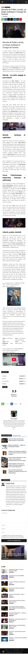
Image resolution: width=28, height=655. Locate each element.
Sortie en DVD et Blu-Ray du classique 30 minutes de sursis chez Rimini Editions (17, 471)
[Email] (11, 19)
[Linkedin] (14, 19)
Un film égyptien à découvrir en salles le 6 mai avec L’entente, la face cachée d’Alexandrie (16, 465)
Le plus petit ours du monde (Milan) (16, 575)
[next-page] (4, 476)
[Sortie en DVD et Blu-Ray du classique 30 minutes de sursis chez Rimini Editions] (4, 471)
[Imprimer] (17, 19)
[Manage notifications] (3, 652)
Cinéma (6, 5)
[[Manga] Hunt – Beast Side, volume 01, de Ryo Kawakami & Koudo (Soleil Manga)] (4, 620)
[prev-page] (2, 476)
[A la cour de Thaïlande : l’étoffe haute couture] (4, 583)
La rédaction (6, 649)
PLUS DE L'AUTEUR (16, 435)
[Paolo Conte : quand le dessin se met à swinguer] (4, 633)
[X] (8, 19)
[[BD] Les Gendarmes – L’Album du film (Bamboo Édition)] (4, 446)
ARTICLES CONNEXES (6, 435)
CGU (11, 649)
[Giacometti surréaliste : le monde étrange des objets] (4, 571)
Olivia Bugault (5, 16)
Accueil (2, 5)
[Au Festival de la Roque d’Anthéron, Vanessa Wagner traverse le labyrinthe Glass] (4, 608)
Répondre (7, 506)
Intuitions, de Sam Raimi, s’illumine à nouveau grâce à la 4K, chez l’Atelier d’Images (17, 453)
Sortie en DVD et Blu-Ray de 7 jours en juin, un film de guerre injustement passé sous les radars (17, 459)
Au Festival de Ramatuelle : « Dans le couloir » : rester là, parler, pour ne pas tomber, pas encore (14, 555)
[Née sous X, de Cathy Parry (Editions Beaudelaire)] (4, 589)
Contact (22, 649)
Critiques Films (7, 7)
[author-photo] (14, 416)
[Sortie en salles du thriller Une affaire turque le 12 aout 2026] (4, 440)
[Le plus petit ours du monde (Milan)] (4, 577)
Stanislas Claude (10, 483)
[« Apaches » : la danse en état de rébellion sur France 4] (4, 639)
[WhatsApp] (2, 19)
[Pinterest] (20, 19)
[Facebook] (5, 19)
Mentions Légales (16, 649)
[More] (20, 404)
